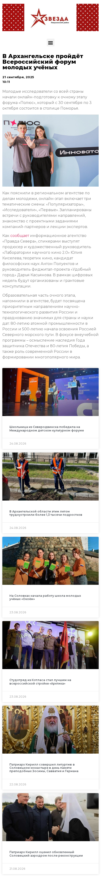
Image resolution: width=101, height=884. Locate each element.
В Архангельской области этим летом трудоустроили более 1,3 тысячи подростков (45, 513)
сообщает (19, 235)
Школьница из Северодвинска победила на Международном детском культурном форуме (46, 428)
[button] (50, 42)
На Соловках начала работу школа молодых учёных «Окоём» (45, 597)
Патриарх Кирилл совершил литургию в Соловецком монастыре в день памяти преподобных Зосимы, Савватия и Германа (43, 768)
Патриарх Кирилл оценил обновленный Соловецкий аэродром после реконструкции (46, 853)
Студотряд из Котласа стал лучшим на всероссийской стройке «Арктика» (40, 681)
